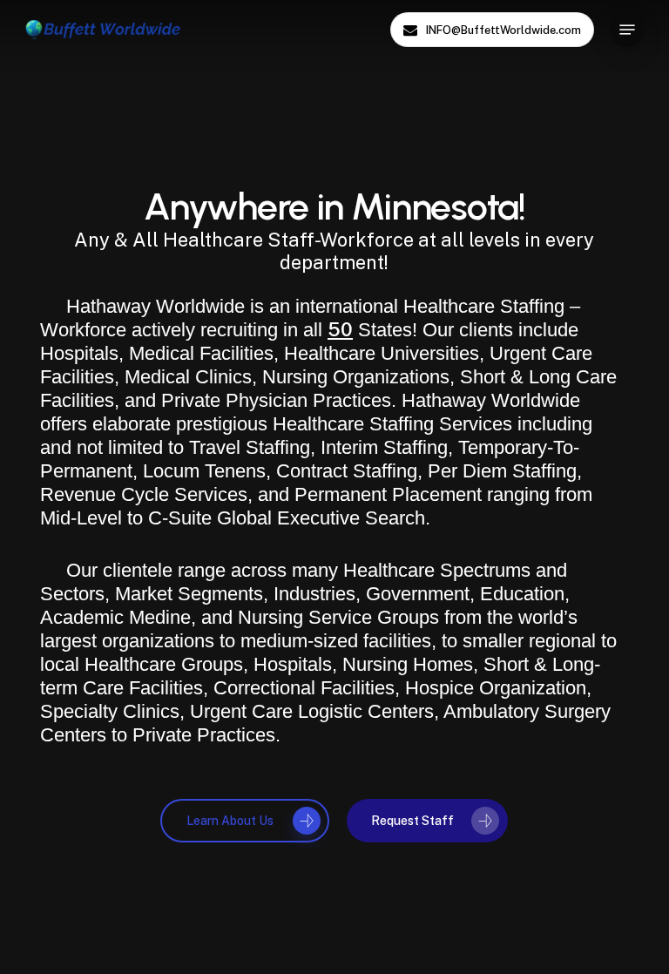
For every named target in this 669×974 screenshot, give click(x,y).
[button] (627, 29)
